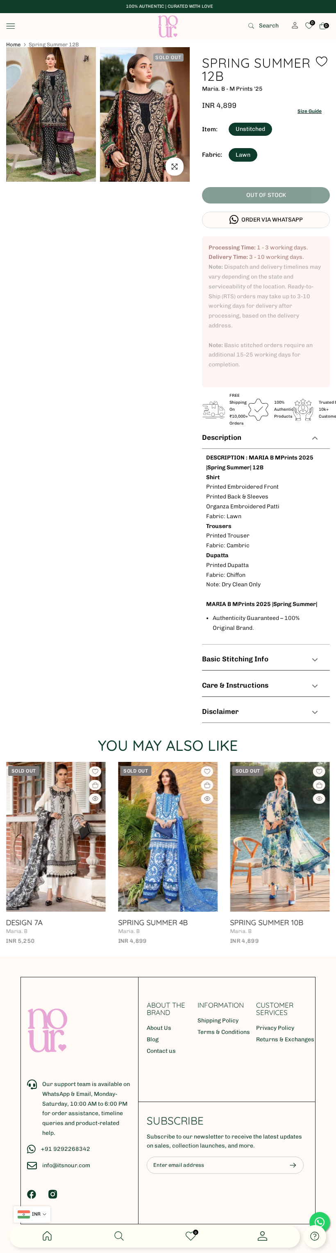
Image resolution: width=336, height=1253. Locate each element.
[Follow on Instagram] (52, 1194)
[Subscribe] (289, 1165)
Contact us (161, 1050)
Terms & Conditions (224, 1032)
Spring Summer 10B (170, 922)
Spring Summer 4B (56, 922)
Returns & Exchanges (285, 1039)
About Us (159, 1027)
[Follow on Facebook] (31, 1194)
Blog (153, 1039)
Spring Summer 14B (281, 922)
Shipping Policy (218, 1020)
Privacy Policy (275, 1027)
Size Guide (309, 111)
